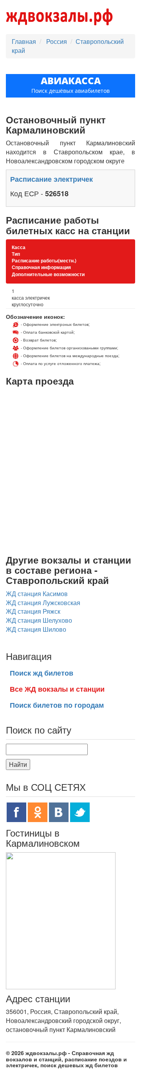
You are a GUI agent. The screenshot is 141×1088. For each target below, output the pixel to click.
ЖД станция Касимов (37, 593)
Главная (24, 41)
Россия (57, 41)
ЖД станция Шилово (36, 629)
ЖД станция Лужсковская (43, 602)
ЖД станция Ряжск (33, 611)
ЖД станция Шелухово (39, 620)
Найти (18, 764)
